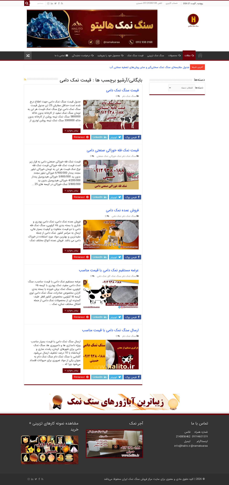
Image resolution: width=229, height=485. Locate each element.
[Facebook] (59, 3)
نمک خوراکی (115, 156)
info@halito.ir (182, 446)
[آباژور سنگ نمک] (114, 402)
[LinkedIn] (51, 3)
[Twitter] (55, 3)
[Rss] (62, 3)
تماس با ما (60, 55)
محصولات (172, 55)
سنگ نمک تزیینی (155, 55)
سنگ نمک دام (129, 96)
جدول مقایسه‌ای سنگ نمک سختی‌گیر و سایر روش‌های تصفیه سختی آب (149, 67)
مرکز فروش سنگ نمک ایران (137, 479)
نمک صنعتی (102, 156)
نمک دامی (116, 216)
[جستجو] (27, 3)
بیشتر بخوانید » (71, 130)
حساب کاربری (171, 3)
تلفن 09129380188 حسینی (149, 3)
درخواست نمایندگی (81, 55)
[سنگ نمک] (92, 28)
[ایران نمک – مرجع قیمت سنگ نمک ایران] (193, 20)
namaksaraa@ (199, 446)
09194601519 (200, 437)
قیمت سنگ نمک (135, 55)
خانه (200, 55)
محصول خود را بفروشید (108, 55)
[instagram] (48, 3)
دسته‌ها (199, 88)
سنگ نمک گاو (114, 276)
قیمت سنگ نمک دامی (122, 90)
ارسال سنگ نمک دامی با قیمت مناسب (110, 330)
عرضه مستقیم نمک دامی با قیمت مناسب (109, 270)
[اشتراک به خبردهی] (25, 80)
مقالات (187, 55)
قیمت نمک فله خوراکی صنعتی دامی (113, 150)
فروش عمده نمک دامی (122, 210)
